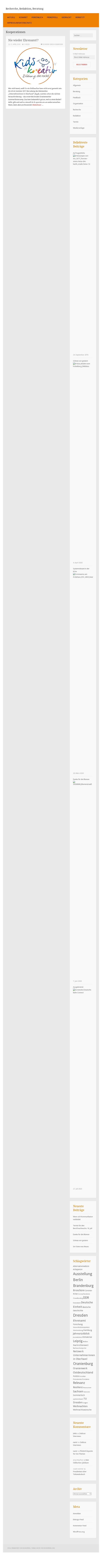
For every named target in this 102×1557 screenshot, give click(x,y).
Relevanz (79, 1383)
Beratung (76, 91)
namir (75, 1442)
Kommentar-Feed (79, 1526)
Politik (76, 1376)
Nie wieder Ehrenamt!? (23, 40)
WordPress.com (49, 1548)
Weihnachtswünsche (82, 1410)
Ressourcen (87, 1388)
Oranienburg (83, 1364)
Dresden (80, 1315)
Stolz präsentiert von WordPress (19, 1548)
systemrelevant (78, 1399)
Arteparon (77, 1269)
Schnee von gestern (80, 1240)
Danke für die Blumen (81, 1234)
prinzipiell (52, 17)
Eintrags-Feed (78, 1520)
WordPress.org (79, 1532)
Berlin (78, 1280)
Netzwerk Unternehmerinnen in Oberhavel (84, 1355)
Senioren (87, 1392)
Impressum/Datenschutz (19, 23)
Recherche (77, 110)
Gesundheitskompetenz (81, 1327)
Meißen (85, 1341)
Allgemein (77, 85)
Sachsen (78, 1391)
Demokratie (77, 1303)
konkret (23, 17)
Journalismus (77, 1337)
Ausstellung (82, 1274)
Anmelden (77, 1514)
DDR (86, 1298)
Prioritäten (85, 1379)
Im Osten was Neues (81, 1247)
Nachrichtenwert (80, 1345)
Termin (75, 122)
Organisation (78, 104)
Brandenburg (83, 1286)
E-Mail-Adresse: (79, 54)
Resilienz (78, 1387)
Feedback (76, 98)
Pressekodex (77, 1379)
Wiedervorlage (78, 128)
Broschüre (78, 1290)
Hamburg (87, 1330)
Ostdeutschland (83, 1372)
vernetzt (80, 17)
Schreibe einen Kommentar (53, 44)
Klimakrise (87, 1337)
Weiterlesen (37, 105)
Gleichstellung (78, 1330)
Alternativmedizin (81, 1266)
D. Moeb (26, 44)
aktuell (11, 17)
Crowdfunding (78, 1298)
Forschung (78, 1324)
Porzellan (82, 1376)
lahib (75, 1433)
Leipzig (77, 1341)
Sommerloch (79, 1395)
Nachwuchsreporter (79, 1348)
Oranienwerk (80, 1368)
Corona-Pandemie (84, 1294)
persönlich (37, 17)
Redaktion (77, 116)
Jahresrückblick (81, 1333)
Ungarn (85, 1403)
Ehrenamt (79, 1320)
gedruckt (66, 17)
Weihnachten (80, 1406)
